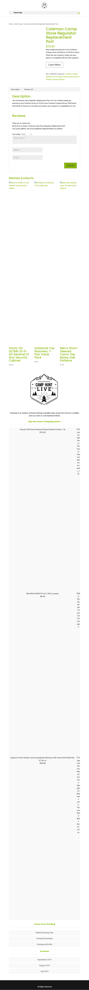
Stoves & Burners (59, 79)
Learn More (54, 64)
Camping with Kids (44, 944)
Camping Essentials (44, 938)
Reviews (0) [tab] (28, 89)
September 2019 (44, 960)
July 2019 (44, 971)
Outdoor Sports (68, 77)
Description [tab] (15, 89)
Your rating (16, 134)
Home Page (18, 24)
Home (11, 24)
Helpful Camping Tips (44, 933)
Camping (68, 74)
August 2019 (44, 965)
